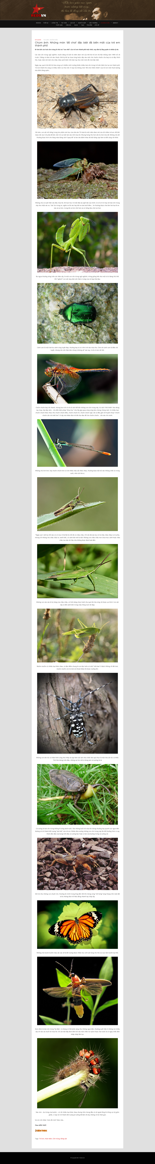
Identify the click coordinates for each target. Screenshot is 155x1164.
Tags (82, 25)
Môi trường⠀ (93, 23)
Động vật (64, 1139)
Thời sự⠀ (46, 23)
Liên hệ (96, 25)
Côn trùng (56, 1139)
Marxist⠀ (116, 23)
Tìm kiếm (89, 25)
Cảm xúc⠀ (69, 25)
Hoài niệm (48, 1139)
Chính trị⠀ (55, 23)
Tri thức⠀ (64, 23)
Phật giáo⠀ (60, 25)
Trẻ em (41, 1139)
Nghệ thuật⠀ (82, 23)
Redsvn (38, 23)
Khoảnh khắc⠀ (106, 23)
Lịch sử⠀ (73, 23)
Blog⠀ (76, 25)
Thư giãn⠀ (46, 40)
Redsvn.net (82, 1158)
